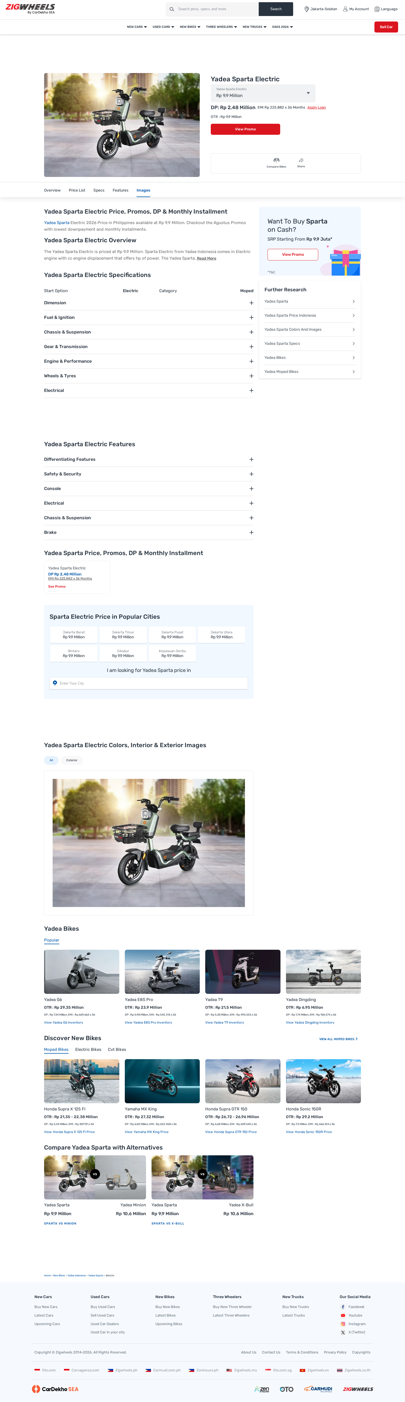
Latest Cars (43, 1315)
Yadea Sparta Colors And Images (293, 329)
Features (120, 190)
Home (47, 1275)
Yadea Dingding (301, 999)
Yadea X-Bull (241, 1204)
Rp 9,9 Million (74, 634)
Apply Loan (316, 107)
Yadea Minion (133, 1204)
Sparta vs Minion (60, 1223)
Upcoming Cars (47, 1324)
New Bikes (188, 27)
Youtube (355, 1315)
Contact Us (271, 1352)
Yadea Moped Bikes (281, 371)
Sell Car (386, 27)
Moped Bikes (344, 1039)
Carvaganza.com (85, 1370)
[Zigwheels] (30, 9)
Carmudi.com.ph (167, 1370)
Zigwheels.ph (126, 1370)
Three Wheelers (219, 27)
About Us (248, 1352)
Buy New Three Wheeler (232, 1307)
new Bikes (59, 1275)
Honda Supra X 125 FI (64, 1109)
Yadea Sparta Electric (231, 89)
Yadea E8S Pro (139, 999)
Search (276, 9)
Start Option (56, 291)
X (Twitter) (357, 1332)
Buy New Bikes (167, 1307)
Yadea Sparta (56, 222)
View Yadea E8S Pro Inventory (148, 1022)
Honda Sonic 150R (303, 1109)
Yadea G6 (53, 999)
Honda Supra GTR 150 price (235, 1132)
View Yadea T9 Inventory (224, 1022)
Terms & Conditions (302, 1352)
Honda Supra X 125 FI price (73, 1132)
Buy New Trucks (295, 1307)
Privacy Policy (335, 1352)
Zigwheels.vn (318, 1370)
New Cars (135, 27)
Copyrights (361, 1352)
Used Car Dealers (105, 1324)
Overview (52, 190)
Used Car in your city (108, 1332)
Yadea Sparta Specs (282, 343)
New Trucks (252, 27)
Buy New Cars (46, 1307)
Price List (77, 190)
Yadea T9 (214, 999)
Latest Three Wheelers (231, 1315)
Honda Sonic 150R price (313, 1132)
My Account (359, 9)
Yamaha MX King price (151, 1132)
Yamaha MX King (141, 1109)
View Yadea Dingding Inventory (310, 1022)
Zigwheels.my (245, 1370)
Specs (98, 190)
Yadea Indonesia (77, 1275)
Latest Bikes (165, 1315)
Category (168, 291)
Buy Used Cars (103, 1307)
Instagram (357, 1324)
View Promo (245, 129)
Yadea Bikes (275, 357)
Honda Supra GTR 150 (226, 1109)
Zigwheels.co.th (358, 1370)
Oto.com (49, 1370)
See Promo (57, 586)
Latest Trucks (293, 1315)
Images (143, 190)
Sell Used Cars (102, 1315)
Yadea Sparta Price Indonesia (290, 315)
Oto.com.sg (282, 1370)
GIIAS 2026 (280, 27)
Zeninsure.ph (207, 1370)
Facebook (356, 1307)
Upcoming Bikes (168, 1324)
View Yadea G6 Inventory (63, 1022)
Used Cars (161, 27)
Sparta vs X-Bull (168, 1223)
